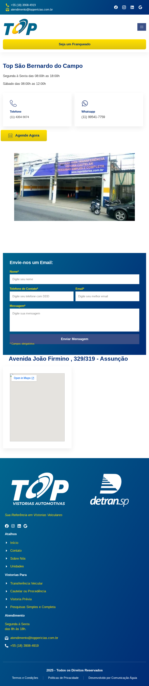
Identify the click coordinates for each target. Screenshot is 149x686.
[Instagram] (13, 526)
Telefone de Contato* (24, 288)
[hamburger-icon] (141, 27)
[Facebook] (116, 7)
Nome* (14, 271)
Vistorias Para (16, 575)
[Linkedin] (132, 7)
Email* (79, 288)
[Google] (140, 7)
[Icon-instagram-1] (124, 7)
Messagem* (17, 305)
